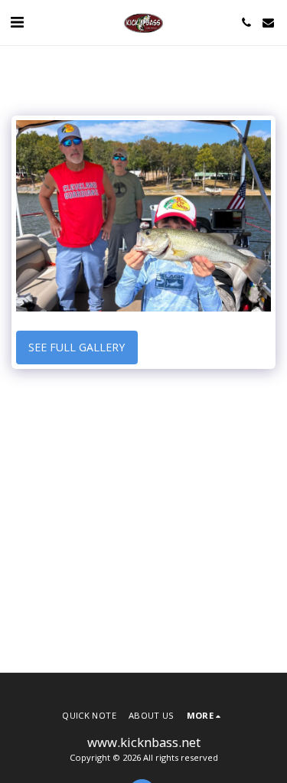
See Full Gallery (76, 347)
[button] (17, 22)
